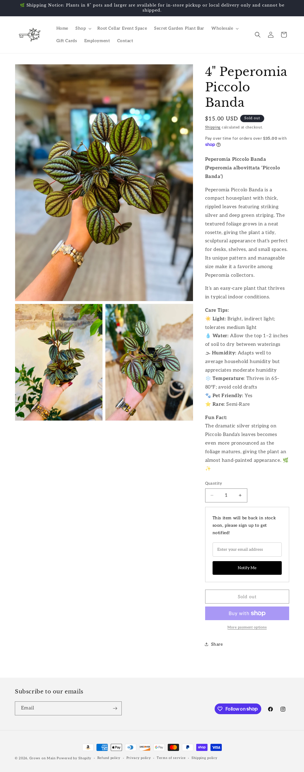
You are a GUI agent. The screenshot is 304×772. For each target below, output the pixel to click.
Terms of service (171, 758)
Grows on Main (42, 758)
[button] (83, 28)
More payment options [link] (247, 627)
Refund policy (109, 758)
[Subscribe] (114, 708)
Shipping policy (204, 758)
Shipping (213, 127)
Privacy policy (138, 758)
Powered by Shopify (74, 758)
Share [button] (217, 644)
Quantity (213, 483)
